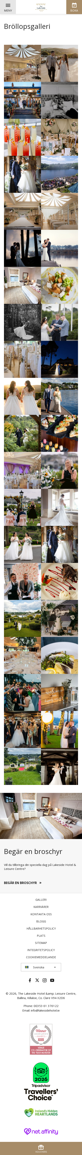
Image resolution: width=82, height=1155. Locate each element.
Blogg (41, 921)
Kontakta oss (41, 914)
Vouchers (41, 1151)
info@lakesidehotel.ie (45, 1010)
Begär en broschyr (20, 883)
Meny (8, 10)
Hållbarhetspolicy (41, 928)
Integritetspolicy (41, 950)
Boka (74, 10)
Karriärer (41, 907)
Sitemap (41, 943)
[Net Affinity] (41, 1131)
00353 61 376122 (46, 1006)
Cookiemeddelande (41, 957)
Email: (26, 1010)
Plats (41, 936)
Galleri (41, 900)
